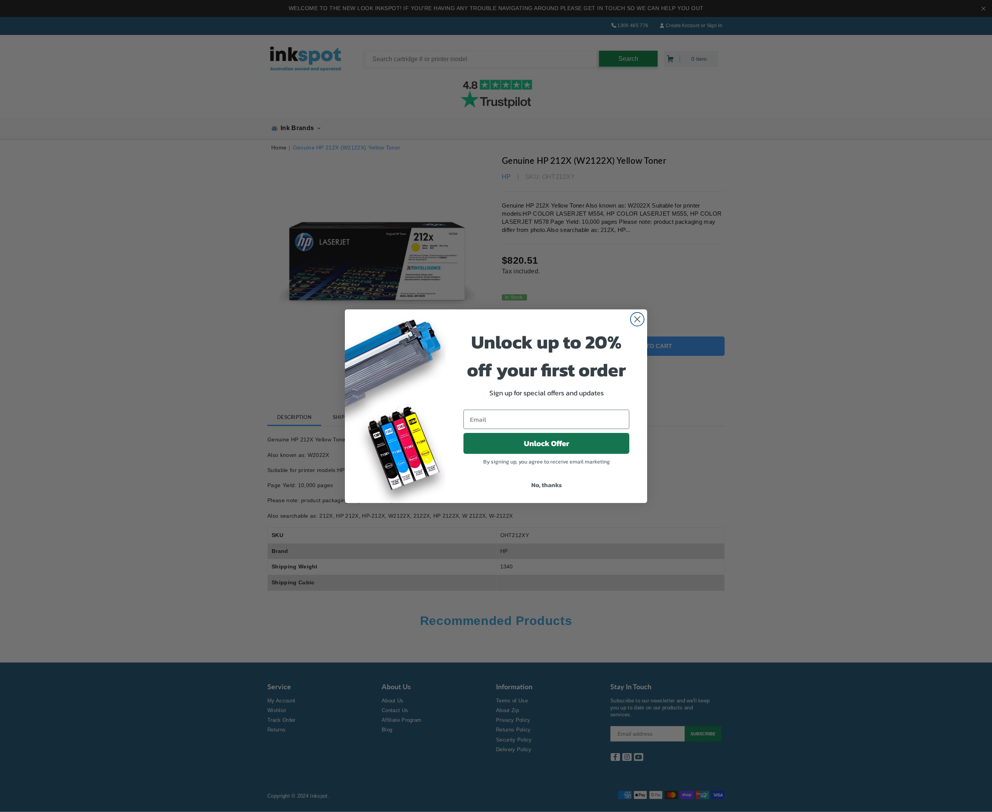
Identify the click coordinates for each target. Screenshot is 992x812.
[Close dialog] (637, 319)
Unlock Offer (546, 443)
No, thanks (546, 484)
